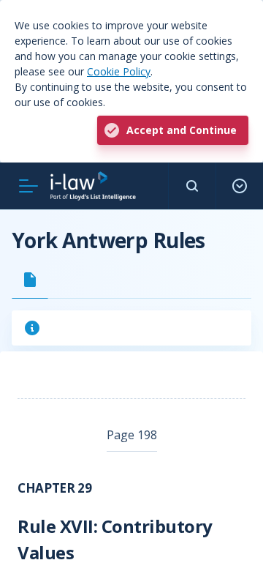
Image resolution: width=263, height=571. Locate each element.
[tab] (30, 280)
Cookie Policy (118, 71)
